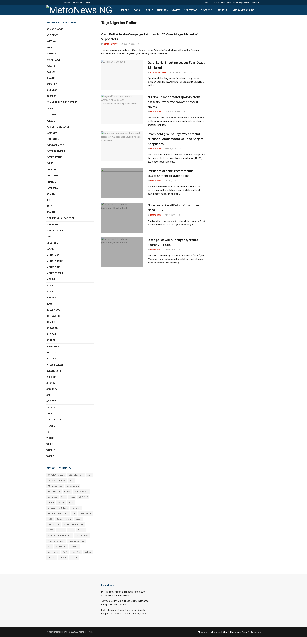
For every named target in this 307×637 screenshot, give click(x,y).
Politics (51, 358)
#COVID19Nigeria (56, 475)
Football (52, 188)
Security (51, 389)
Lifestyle (221, 10)
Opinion (51, 340)
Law (48, 236)
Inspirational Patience (60, 218)
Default (51, 120)
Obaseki (74, 546)
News (49, 303)
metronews (155, 112)
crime (51, 502)
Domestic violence (57, 127)
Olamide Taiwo (111, 44)
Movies (50, 279)
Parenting (52, 346)
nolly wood (53, 310)
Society (51, 401)
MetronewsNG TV (243, 10)
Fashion (51, 169)
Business (162, 10)
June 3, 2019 (170, 181)
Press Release (54, 364)
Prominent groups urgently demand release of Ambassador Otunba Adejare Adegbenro (176, 139)
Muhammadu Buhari (74, 524)
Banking (51, 53)
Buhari (67, 492)
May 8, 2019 (170, 249)
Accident (52, 35)
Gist (49, 200)
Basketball (53, 59)
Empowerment (55, 145)
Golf (49, 206)
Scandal (51, 383)
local (50, 249)
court (72, 497)
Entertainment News (58, 508)
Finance (51, 181)
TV (47, 432)
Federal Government (58, 513)
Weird (49, 444)
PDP (65, 552)
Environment (54, 157)
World (149, 10)
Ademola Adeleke (57, 481)
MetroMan (52, 255)
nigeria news (81, 535)
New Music (52, 297)
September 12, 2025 (178, 72)
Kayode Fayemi (64, 519)
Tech (49, 413)
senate (63, 558)
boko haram (73, 486)
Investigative (54, 230)
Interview (52, 224)
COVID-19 (83, 497)
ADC (90, 475)
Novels (50, 322)
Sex (48, 395)
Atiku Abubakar (55, 486)
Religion (51, 377)
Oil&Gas (51, 334)
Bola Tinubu (54, 492)
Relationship (54, 371)
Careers (51, 96)
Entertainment (55, 151)
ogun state (53, 552)
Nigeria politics (76, 541)
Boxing (50, 72)
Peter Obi (76, 552)
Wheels (50, 450)
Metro (125, 10)
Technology (53, 419)
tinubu (74, 558)
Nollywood (190, 10)
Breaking (51, 84)
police (88, 552)
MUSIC (50, 291)
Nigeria (81, 530)
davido (61, 502)
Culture (51, 114)
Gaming (50, 194)
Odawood (206, 10)
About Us (209, 3)
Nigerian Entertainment (59, 535)
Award (50, 47)
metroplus (53, 267)
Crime (49, 108)
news (70, 530)
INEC (50, 519)
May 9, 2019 (170, 215)
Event (50, 163)
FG (73, 513)
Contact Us (256, 3)
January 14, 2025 (173, 112)
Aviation (51, 41)
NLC (50, 546)
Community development (62, 102)
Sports (175, 10)
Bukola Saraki (81, 492)
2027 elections (76, 475)
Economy (51, 133)
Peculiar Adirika (158, 72)
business (52, 497)
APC (72, 481)
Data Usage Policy (241, 3)
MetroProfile (54, 273)
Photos (51, 352)
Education (52, 139)
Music (50, 285)
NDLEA (61, 530)
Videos (50, 438)
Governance (85, 513)
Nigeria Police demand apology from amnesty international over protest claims (174, 102)
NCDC (50, 530)
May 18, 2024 (170, 149)
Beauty (50, 66)
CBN (63, 497)
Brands (50, 78)
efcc (71, 502)
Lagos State (53, 524)
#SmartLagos (54, 29)
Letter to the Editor (222, 3)
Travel (50, 425)
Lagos (136, 10)
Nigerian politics (56, 541)
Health (50, 212)
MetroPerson (54, 261)
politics (51, 558)
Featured (52, 175)
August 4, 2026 (128, 44)
